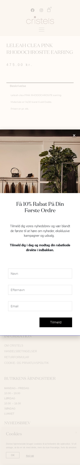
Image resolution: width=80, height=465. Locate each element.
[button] (74, 135)
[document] (40, 232)
